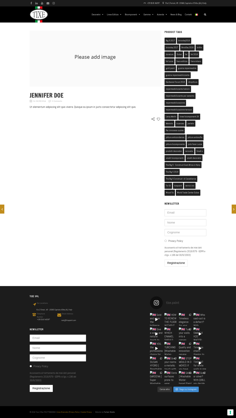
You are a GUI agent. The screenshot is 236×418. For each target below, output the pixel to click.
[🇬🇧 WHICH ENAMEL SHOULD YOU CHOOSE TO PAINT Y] (170, 334)
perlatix (191, 123)
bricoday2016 (184, 40)
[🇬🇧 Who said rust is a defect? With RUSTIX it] (199, 319)
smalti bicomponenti (175, 158)
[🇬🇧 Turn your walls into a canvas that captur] (185, 334)
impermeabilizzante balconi (178, 89)
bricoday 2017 (172, 47)
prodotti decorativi (174, 151)
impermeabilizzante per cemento (180, 95)
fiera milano (196, 61)
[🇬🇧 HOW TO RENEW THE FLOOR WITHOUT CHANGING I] (170, 319)
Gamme (147, 14)
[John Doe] (2, 209)
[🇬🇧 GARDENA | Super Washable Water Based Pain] (156, 377)
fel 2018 (194, 54)
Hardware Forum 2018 (175, 82)
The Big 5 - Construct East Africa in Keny (183, 165)
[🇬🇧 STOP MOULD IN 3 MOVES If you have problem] (185, 363)
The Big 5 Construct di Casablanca (181, 178)
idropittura (192, 82)
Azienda (160, 14)
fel (186, 54)
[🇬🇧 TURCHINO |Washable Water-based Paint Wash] (170, 348)
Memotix (169, 123)
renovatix (189, 151)
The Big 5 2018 (172, 172)
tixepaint (178, 185)
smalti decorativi (194, 158)
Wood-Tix (170, 192)
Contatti (188, 14)
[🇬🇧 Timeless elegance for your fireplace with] (185, 319)
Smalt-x (200, 151)
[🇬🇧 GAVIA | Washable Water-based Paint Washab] (185, 377)
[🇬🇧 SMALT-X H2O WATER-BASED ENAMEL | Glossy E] (199, 334)
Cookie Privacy (86, 412)
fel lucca (169, 61)
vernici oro (189, 185)
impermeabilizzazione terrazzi (179, 109)
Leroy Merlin (171, 116)
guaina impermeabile (187, 68)
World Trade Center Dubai (188, 192)
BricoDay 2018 (187, 47)
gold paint (170, 68)
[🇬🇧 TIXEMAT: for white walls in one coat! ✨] (199, 363)
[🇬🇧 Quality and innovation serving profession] (185, 348)
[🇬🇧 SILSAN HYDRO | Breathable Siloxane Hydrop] (156, 363)
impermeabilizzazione (175, 102)
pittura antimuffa (195, 137)
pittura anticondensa (175, 137)
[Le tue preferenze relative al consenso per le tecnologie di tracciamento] (230, 412)
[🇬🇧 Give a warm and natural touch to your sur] (156, 334)
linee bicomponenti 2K (189, 116)
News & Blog (176, 14)
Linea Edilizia (112, 14)
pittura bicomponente (175, 144)
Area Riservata (62, 412)
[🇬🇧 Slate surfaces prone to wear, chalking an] (170, 377)
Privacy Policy (74, 412)
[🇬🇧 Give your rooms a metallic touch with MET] (170, 363)
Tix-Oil (168, 185)
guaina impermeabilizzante (177, 75)
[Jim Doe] (234, 209)
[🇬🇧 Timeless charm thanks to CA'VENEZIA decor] (199, 348)
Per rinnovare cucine (175, 130)
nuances (180, 123)
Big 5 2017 (170, 40)
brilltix (199, 47)
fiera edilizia (182, 61)
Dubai (179, 54)
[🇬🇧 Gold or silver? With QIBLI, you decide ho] (199, 377)
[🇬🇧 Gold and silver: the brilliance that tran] (156, 319)
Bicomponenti (131, 14)
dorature (169, 54)
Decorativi (96, 14)
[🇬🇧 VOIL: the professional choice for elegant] (156, 348)
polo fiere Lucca (195, 144)
